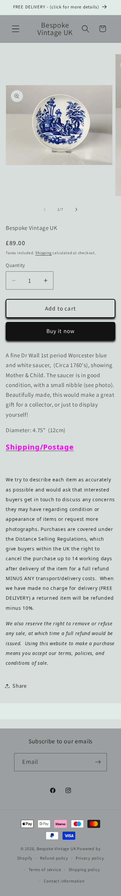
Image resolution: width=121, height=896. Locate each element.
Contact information (64, 881)
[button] (15, 28)
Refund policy (54, 858)
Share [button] (19, 685)
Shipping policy (84, 869)
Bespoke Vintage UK (56, 849)
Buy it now (60, 331)
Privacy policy (90, 858)
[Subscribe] (98, 762)
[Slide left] (44, 209)
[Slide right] (76, 209)
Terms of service (45, 869)
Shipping (43, 252)
